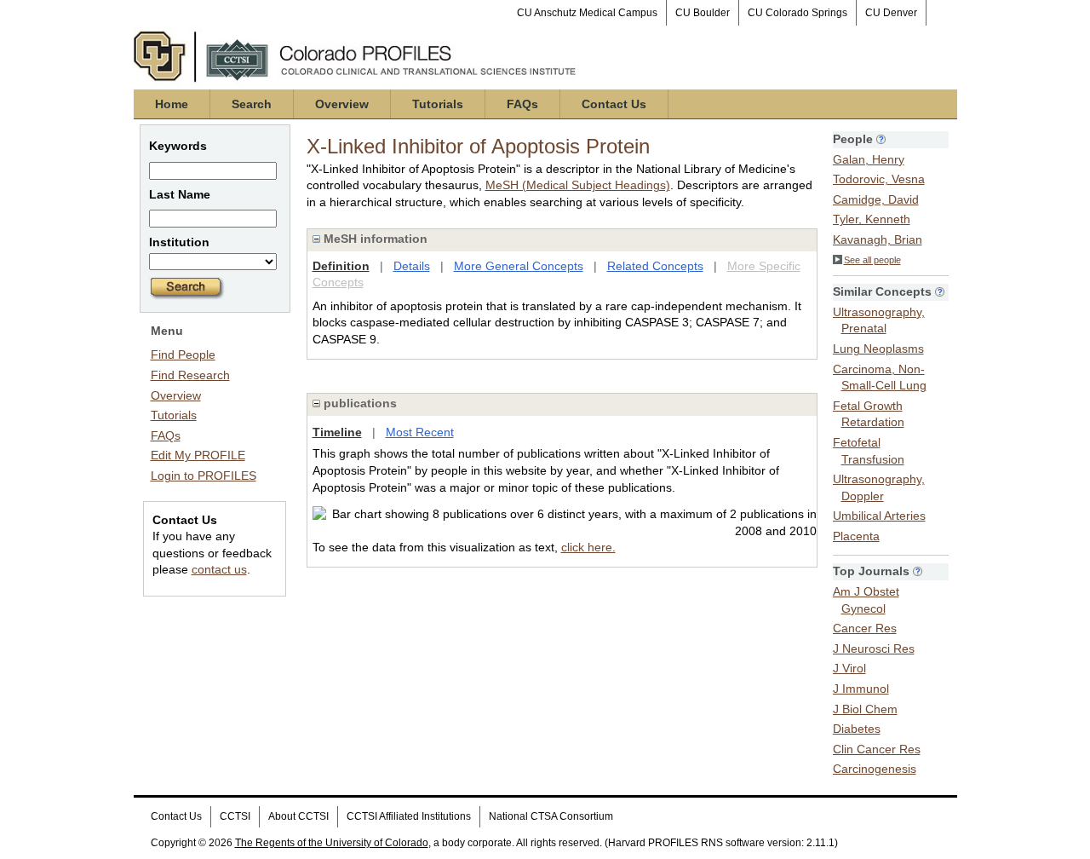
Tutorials (437, 104)
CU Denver (891, 13)
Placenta (856, 536)
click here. (588, 547)
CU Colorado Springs (797, 13)
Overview (342, 104)
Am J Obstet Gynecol (866, 600)
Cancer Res (865, 628)
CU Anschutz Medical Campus (587, 13)
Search (252, 104)
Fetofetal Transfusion (868, 450)
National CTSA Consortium (551, 816)
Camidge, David (876, 199)
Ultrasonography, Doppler (879, 487)
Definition (341, 266)
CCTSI (235, 816)
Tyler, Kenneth (871, 219)
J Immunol (861, 688)
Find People (183, 354)
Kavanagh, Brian (877, 239)
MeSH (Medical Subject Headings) (577, 185)
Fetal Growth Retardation (868, 414)
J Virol (849, 668)
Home (171, 104)
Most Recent (420, 432)
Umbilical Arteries (879, 515)
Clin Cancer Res (877, 749)
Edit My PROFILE (198, 455)
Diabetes (857, 728)
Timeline (337, 432)
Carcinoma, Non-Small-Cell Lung (879, 377)
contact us (219, 569)
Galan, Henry (868, 159)
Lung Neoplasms (878, 348)
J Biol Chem (865, 709)
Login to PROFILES (203, 475)
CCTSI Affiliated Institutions (409, 816)
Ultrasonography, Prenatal (879, 320)
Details (411, 266)
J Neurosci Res (874, 648)
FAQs (522, 104)
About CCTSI (298, 816)
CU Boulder (702, 13)
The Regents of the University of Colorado (331, 843)
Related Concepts (655, 266)
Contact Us (614, 104)
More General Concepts (518, 266)
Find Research (190, 375)
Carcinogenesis (874, 768)
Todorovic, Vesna (879, 179)
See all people (872, 260)
